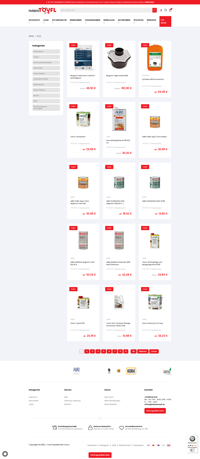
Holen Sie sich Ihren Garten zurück (116, 99)
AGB (65, 397)
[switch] (192, 450)
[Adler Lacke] (38, 371)
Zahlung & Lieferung (72, 401)
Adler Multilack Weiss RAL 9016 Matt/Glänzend (118, 263)
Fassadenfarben (41, 79)
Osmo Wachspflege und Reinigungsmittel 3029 (152, 263)
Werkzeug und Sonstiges (40, 108)
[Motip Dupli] (150, 371)
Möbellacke (39, 85)
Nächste (143, 351)
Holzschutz (38, 52)
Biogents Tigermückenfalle (117, 75)
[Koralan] (130, 371)
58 (134, 351)
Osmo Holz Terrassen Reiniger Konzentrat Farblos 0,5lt (118, 324)
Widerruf (67, 404)
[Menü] (196, 436)
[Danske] (114, 371)
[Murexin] (60, 371)
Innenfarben (39, 74)
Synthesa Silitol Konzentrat (153, 79)
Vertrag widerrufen (155, 411)
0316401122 (149, 2)
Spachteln (38, 68)
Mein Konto (109, 397)
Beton (36, 96)
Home (31, 36)
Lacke (36, 57)
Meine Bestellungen (112, 401)
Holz (35, 101)
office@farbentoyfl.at (154, 404)
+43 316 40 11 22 (150, 397)
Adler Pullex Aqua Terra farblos (154, 137)
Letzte (154, 351)
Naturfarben (39, 90)
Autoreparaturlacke (43, 63)
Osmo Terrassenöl (77, 137)
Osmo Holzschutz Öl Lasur (152, 323)
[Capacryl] (102, 371)
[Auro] (79, 371)
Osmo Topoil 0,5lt (77, 323)
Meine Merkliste (111, 404)
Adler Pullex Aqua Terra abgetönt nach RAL (79, 202)
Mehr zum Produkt (83, 99)
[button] (5, 454)
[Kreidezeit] (90, 371)
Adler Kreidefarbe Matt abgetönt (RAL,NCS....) (115, 202)
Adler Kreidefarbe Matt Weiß (153, 201)
